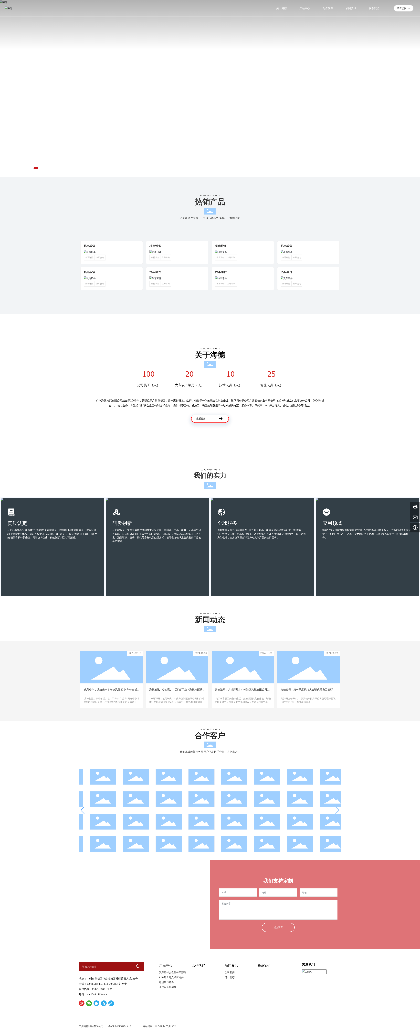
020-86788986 (94, 983)
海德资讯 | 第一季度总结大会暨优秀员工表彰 (307, 690)
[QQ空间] (104, 1003)
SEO (174, 1026)
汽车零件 (155, 272)
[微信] (89, 1003)
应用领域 (332, 523)
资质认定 (17, 523)
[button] (35, 168)
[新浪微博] (81, 1003)
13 (91, 901)
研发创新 (122, 523)
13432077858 (111, 983)
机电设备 (90, 246)
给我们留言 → (92, 911)
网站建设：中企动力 (154, 1026)
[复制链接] (111, 1003)
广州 (168, 1026)
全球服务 (227, 523)
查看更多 (201, 418)
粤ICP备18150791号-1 (119, 1026)
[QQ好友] (96, 1003)
